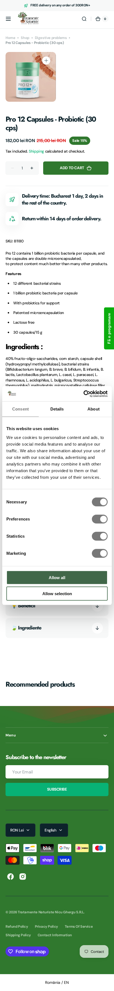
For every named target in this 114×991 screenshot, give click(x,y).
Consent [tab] (20, 409)
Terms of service (79, 926)
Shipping (36, 151)
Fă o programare (109, 328)
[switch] (100, 518)
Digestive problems (51, 37)
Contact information (55, 935)
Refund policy (17, 926)
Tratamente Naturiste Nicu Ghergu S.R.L (51, 912)
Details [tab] (57, 409)
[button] (8, 19)
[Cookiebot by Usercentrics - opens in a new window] (83, 393)
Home (10, 37)
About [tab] (93, 409)
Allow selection (57, 593)
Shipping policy (18, 935)
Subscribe (57, 789)
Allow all (57, 577)
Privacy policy (46, 926)
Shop (25, 37)
